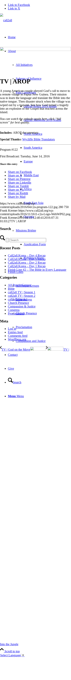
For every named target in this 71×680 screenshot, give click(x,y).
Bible (11, 288)
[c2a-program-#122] (35, 49)
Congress (14, 310)
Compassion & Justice (22, 306)
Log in (12, 328)
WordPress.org (17, 339)
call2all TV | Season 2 (21, 295)
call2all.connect (17, 299)
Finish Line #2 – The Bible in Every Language (37, 269)
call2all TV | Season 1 (21, 292)
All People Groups (19, 285)
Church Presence (18, 303)
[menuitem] (43, 244)
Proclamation (16, 313)
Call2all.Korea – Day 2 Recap (27, 262)
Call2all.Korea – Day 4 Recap (27, 255)
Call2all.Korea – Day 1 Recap (27, 266)
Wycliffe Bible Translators (38, 139)
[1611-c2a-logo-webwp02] (6, 20)
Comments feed (17, 335)
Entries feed (15, 332)
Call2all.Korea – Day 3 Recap (27, 259)
